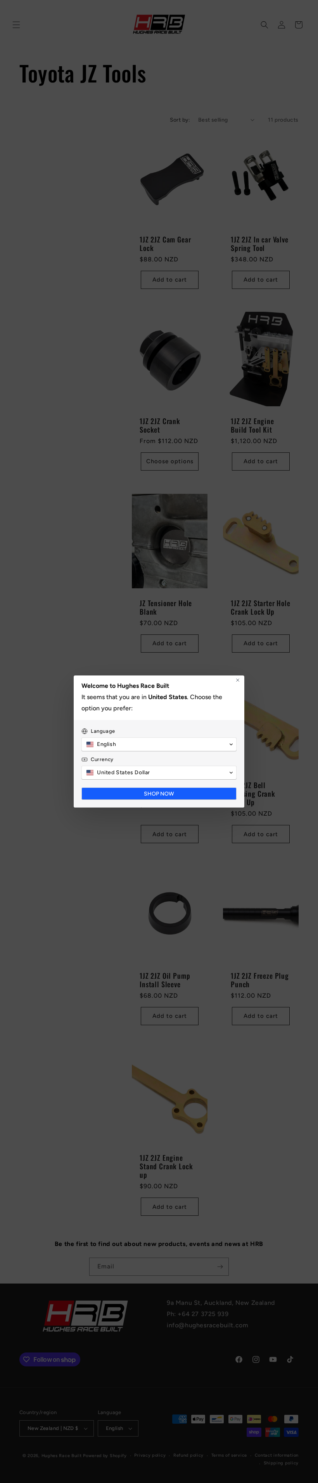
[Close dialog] (238, 680)
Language (103, 731)
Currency (102, 759)
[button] (159, 744)
